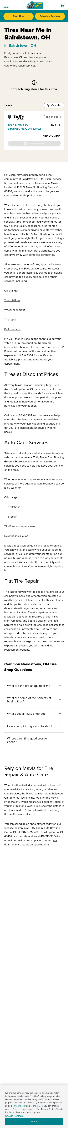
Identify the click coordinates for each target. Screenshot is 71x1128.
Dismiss (34, 1121)
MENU (6, 7)
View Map (56, 105)
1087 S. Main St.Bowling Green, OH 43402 (24, 127)
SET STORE (52, 117)
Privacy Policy (19, 1106)
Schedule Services (50, 16)
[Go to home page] (34, 5)
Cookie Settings (14, 1116)
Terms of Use (36, 1106)
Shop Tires (18, 16)
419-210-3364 (52, 135)
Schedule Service (36, 143)
